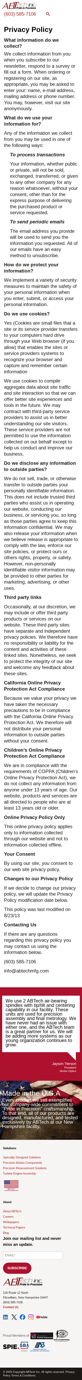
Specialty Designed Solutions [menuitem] (22, 1157)
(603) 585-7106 (20, 14)
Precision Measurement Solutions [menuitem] (25, 1168)
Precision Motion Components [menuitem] (22, 1162)
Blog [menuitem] (6, 1232)
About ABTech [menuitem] (12, 1211)
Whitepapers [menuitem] (11, 1222)
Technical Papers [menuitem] (14, 1227)
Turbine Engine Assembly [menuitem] (19, 1173)
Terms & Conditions (23, 1375)
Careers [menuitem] (8, 1216)
